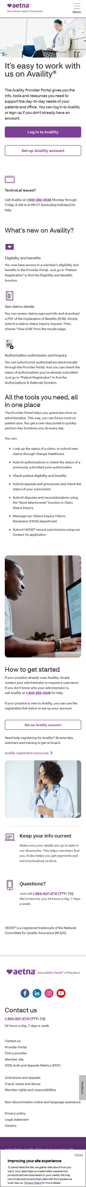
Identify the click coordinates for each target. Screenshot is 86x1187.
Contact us (13, 1041)
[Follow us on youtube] (61, 993)
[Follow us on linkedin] (37, 993)
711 (70, 893)
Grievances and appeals (22, 1077)
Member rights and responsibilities (30, 1090)
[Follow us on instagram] (49, 993)
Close (79, 1155)
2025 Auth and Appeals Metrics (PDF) (32, 1065)
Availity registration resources (27, 753)
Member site (14, 1059)
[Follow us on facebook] (25, 993)
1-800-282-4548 (38, 199)
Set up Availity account (43, 150)
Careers (10, 1125)
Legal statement (17, 1119)
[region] (43, 1168)
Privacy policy (15, 1113)
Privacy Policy (33, 1182)
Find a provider (16, 1053)
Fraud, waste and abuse (22, 1084)
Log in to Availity (43, 131)
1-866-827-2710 (45, 893)
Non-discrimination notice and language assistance (43, 1102)
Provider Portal (16, 1047)
